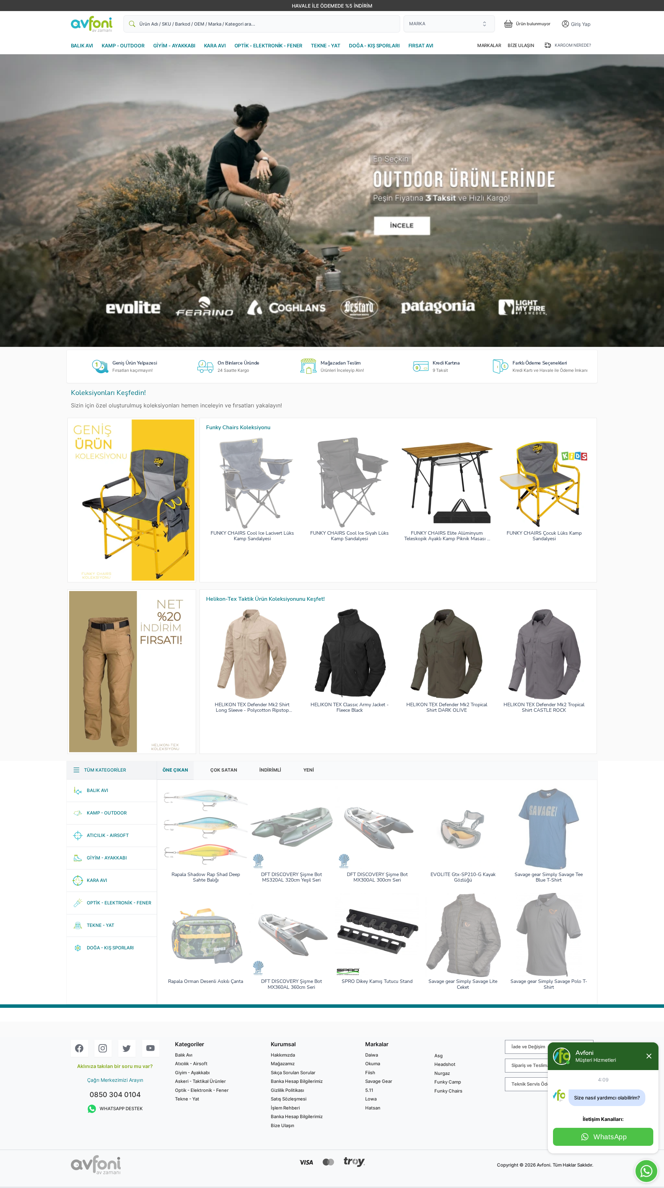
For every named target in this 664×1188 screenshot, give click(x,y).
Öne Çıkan (175, 770)
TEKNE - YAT (325, 45)
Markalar (489, 45)
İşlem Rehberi (285, 1108)
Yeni (308, 770)
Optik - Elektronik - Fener (202, 1090)
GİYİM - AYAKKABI (174, 45)
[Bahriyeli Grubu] (332, 200)
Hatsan (372, 1108)
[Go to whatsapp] (646, 1171)
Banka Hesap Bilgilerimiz (297, 1081)
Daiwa (371, 1055)
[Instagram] (103, 1048)
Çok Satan (223, 770)
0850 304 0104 (115, 1094)
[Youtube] (150, 1048)
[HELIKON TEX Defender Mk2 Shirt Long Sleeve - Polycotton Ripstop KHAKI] (252, 654)
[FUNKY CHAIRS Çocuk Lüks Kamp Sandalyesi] (544, 482)
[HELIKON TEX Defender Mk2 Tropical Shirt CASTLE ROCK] (544, 654)
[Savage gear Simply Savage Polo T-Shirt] (549, 935)
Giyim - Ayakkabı (192, 1072)
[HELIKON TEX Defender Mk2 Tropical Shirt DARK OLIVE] (447, 654)
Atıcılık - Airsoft (191, 1063)
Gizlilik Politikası (287, 1090)
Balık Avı (183, 1055)
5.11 (369, 1090)
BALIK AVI (82, 45)
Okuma (372, 1063)
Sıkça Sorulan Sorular (293, 1072)
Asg (438, 1055)
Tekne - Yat (187, 1099)
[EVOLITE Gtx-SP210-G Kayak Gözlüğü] (463, 828)
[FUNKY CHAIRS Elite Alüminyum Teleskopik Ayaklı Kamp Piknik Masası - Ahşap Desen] (447, 482)
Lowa (371, 1099)
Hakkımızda (283, 1055)
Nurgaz (442, 1073)
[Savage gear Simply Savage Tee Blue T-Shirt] (549, 828)
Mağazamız (283, 1063)
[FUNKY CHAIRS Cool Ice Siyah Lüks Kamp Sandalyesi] (350, 482)
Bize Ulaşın (521, 45)
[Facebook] (79, 1048)
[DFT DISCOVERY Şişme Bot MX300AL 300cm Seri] (377, 828)
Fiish (370, 1072)
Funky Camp (447, 1082)
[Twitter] (127, 1048)
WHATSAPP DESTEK (121, 1108)
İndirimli (270, 770)
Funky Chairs (448, 1091)
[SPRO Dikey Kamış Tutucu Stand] (377, 935)
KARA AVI (215, 45)
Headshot (444, 1064)
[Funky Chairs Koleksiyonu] (132, 500)
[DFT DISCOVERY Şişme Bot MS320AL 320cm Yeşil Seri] (291, 828)
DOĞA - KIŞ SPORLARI (374, 45)
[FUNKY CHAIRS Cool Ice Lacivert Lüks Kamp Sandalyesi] (252, 482)
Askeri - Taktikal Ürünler (200, 1081)
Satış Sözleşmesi (288, 1099)
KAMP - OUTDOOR (123, 45)
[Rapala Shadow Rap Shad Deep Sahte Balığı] (206, 828)
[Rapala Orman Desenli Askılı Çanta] (206, 935)
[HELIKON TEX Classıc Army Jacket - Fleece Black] (350, 654)
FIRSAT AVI (421, 45)
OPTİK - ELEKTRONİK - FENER (268, 45)
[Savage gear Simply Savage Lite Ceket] (463, 935)
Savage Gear (378, 1081)
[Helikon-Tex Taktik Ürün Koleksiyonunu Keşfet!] (132, 671)
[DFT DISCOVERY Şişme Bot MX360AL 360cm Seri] (291, 935)
